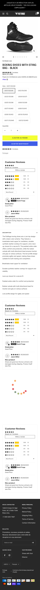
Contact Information (28, 523)
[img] (15, 198)
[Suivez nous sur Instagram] (9, 555)
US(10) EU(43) (23, 114)
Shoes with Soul (27, 553)
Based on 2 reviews (11, 167)
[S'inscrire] (33, 542)
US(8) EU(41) (22, 108)
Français (14, 564)
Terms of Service (27, 519)
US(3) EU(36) (8, 96)
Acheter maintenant (20, 144)
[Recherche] (7, 14)
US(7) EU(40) (8, 108)
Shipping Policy (27, 515)
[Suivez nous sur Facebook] (4, 555)
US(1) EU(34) (8, 90)
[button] (7, 72)
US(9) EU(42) (8, 114)
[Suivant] (37, 57)
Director (24, 557)
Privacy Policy (26, 508)
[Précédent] (3, 57)
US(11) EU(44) (9, 120)
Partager (5, 153)
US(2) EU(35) (22, 90)
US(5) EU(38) (8, 102)
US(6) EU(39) (22, 102)
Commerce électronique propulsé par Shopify (23, 571)
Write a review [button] (20, 170)
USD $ (6, 564)
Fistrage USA (7, 61)
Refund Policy (26, 512)
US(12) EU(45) (23, 120)
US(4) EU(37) (22, 96)
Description (6, 232)
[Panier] (36, 14)
